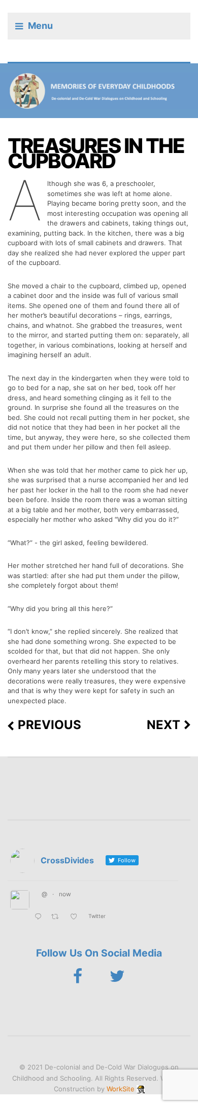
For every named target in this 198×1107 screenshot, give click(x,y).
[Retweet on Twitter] (58, 917)
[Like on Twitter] (77, 917)
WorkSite (121, 1089)
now (65, 894)
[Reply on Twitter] (40, 917)
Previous (49, 725)
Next (163, 725)
